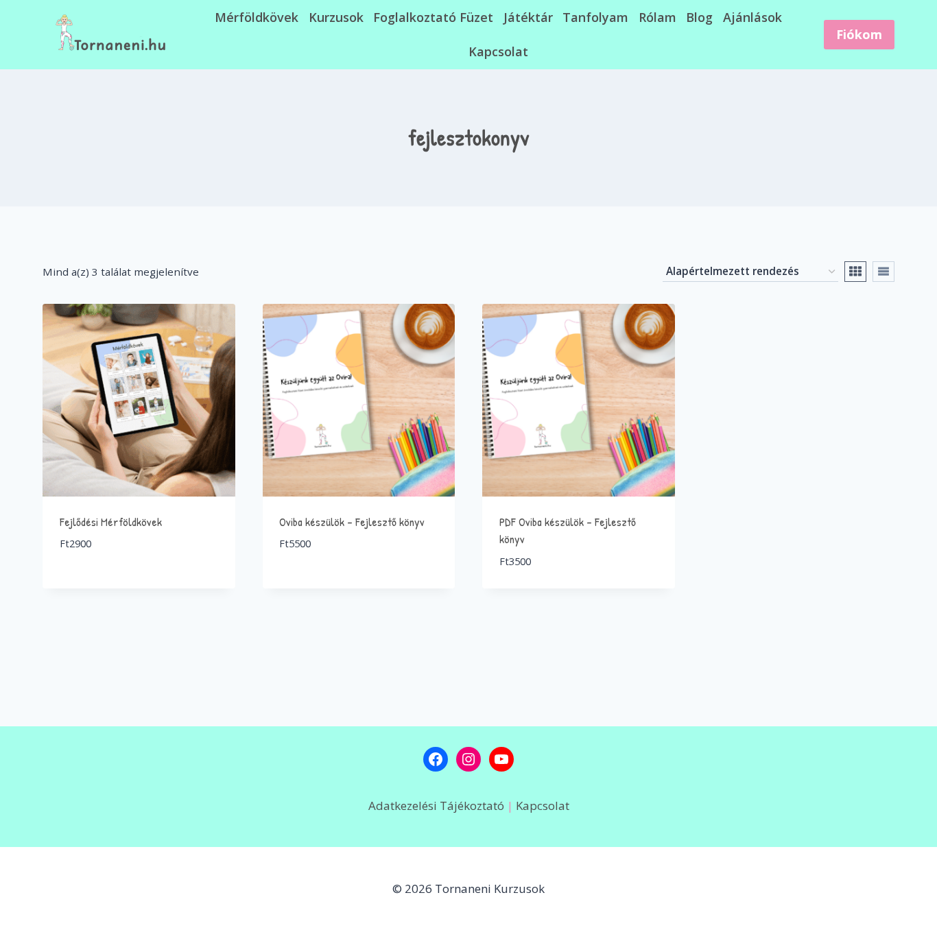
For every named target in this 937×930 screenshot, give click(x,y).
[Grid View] (855, 271)
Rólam (657, 17)
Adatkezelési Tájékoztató (437, 805)
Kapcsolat (498, 51)
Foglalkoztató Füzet (433, 17)
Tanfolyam (595, 17)
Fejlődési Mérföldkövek (111, 521)
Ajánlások (752, 17)
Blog (699, 17)
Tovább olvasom (326, 584)
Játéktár (528, 17)
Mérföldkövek (256, 17)
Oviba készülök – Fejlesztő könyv (352, 521)
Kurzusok (336, 17)
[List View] (883, 271)
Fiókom (859, 34)
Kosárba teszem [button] (104, 584)
